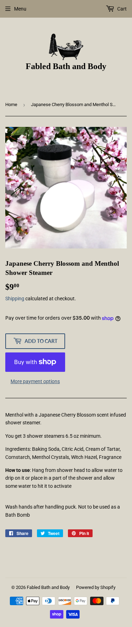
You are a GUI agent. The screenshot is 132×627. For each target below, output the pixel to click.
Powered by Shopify (95, 587)
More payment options (35, 381)
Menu (20, 9)
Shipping (14, 298)
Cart (121, 9)
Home (11, 104)
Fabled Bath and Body (48, 587)
